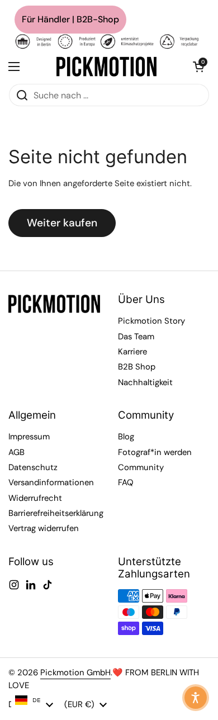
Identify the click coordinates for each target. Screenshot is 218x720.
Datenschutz (33, 467)
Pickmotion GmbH (75, 672)
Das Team (136, 336)
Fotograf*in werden (155, 452)
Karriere (132, 351)
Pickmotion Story (151, 320)
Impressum (29, 436)
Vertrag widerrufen (43, 528)
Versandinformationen (51, 482)
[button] (198, 66)
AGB (16, 452)
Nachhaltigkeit (145, 382)
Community (141, 467)
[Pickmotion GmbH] (106, 66)
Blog (126, 436)
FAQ (126, 482)
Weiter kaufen (62, 223)
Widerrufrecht (35, 498)
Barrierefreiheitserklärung (55, 513)
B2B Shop (136, 366)
